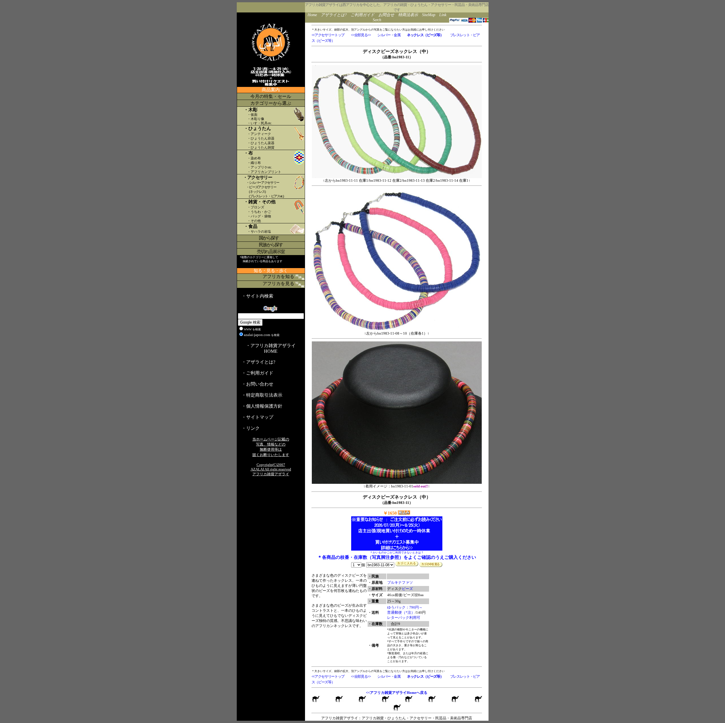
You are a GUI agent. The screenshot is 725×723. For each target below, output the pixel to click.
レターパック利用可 (403, 617)
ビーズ (407, 589)
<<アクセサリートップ (328, 35)
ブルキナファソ (400, 582)
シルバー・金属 (388, 35)
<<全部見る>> (360, 35)
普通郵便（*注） (401, 612)
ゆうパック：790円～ (405, 607)
